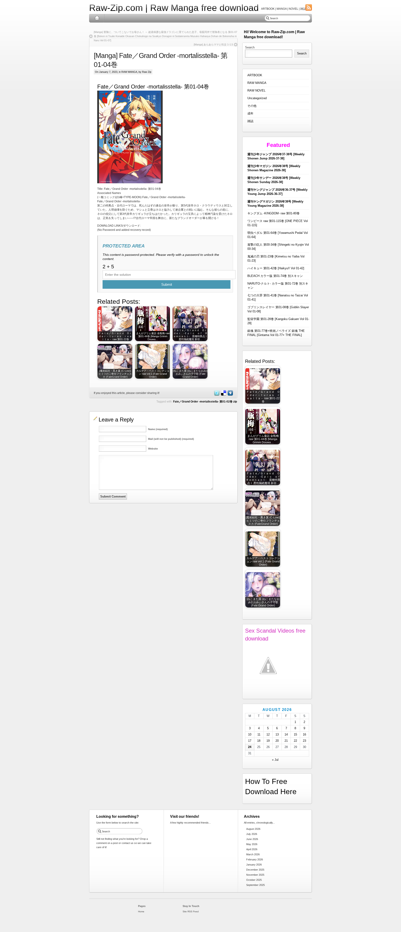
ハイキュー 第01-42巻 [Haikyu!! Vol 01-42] (275, 268)
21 (286, 740)
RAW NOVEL (256, 90)
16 (304, 734)
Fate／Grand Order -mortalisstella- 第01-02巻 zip (205, 401)
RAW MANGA (129, 71)
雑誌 (250, 121)
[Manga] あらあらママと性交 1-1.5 (213, 44)
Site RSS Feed (191, 911)
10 (249, 734)
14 (286, 734)
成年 (250, 113)
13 (277, 734)
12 (268, 734)
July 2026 (251, 834)
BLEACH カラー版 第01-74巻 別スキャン (275, 276)
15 (295, 734)
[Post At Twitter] (216, 394)
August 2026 (253, 828)
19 (268, 740)
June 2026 (252, 839)
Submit (166, 284)
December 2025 (255, 869)
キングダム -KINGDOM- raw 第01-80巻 (273, 213)
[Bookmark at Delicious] (223, 394)
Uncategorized (257, 98)
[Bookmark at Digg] (230, 394)
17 (249, 740)
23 (304, 740)
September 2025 (255, 885)
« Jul (275, 759)
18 (258, 740)
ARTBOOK (254, 75)
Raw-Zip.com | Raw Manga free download (174, 8)
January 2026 (254, 864)
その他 (251, 106)
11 (258, 734)
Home (97, 18)
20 (277, 740)
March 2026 (253, 854)
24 (249, 747)
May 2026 (251, 844)
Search (250, 47)
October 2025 (254, 879)
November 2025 (255, 874)
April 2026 (251, 849)
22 (295, 740)
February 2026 (254, 859)
